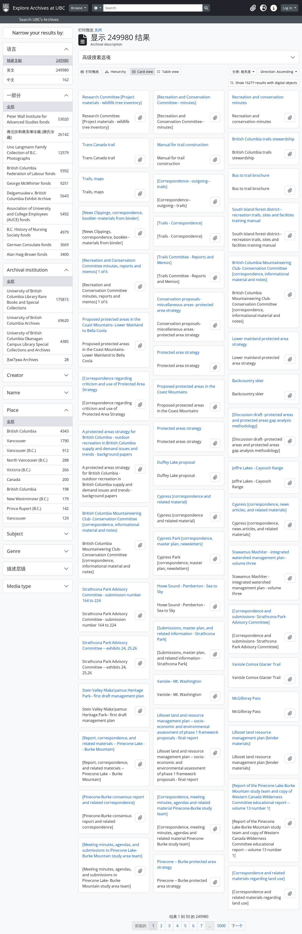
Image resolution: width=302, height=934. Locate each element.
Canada (38, 480)
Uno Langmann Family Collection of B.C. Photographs (38, 152)
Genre (13, 551)
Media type (19, 586)
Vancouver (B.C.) (38, 451)
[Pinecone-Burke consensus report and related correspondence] (113, 799)
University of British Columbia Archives (38, 320)
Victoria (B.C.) (38, 471)
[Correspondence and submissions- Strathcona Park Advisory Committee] (258, 616)
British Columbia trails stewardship (263, 139)
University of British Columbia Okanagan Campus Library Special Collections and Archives (38, 341)
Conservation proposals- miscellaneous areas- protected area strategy (185, 304)
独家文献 (38, 61)
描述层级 (16, 568)
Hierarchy (118, 71)
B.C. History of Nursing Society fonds (38, 232)
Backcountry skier (248, 380)
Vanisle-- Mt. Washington (179, 681)
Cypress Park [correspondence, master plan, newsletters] (185, 541)
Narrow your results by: (37, 32)
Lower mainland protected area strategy (260, 341)
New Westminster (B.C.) (38, 500)
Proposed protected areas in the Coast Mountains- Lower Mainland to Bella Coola (112, 325)
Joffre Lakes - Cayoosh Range (257, 468)
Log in (288, 8)
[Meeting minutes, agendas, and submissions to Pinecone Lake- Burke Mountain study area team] (112, 850)
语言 (11, 49)
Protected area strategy (178, 352)
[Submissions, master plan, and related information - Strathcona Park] (186, 633)
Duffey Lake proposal (176, 462)
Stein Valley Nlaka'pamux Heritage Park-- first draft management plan (113, 693)
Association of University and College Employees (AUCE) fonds (38, 214)
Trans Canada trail (98, 144)
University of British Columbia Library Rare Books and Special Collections (38, 299)
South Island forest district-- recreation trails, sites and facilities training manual (263, 215)
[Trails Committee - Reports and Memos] (185, 259)
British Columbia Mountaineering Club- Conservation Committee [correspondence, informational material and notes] (261, 271)
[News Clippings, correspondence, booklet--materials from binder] (112, 215)
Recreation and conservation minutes (258, 99)
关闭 (98, 30)
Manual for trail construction (182, 144)
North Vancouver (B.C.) (38, 461)
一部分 (14, 95)
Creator (15, 375)
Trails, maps (93, 178)
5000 (221, 925)
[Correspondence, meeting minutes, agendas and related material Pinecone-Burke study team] (184, 805)
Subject (15, 533)
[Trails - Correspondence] (179, 223)
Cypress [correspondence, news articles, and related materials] (260, 507)
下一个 (237, 925)
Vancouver (38, 442)
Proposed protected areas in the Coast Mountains (186, 389)
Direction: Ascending (277, 71)
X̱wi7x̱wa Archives (38, 360)
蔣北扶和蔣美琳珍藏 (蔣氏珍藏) (38, 134)
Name (13, 392)
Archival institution (27, 270)
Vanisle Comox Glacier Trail (256, 664)
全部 (10, 106)
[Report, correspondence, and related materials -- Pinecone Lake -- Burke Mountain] (113, 743)
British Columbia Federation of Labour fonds (38, 170)
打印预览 (92, 71)
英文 (38, 71)
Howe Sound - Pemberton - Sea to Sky (187, 588)
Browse (77, 8)
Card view (144, 71)
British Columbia (38, 432)
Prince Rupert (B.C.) (38, 509)
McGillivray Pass (246, 698)
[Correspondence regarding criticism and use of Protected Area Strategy (113, 384)
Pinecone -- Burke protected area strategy (186, 864)
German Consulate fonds (38, 246)
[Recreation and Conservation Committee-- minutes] (183, 99)
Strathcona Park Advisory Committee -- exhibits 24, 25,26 (109, 645)
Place (12, 410)
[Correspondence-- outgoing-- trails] (183, 183)
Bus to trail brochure (250, 175)
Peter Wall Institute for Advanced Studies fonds (38, 119)
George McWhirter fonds (38, 184)
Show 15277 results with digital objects (266, 82)
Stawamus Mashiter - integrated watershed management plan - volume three (260, 557)
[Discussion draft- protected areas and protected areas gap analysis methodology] (262, 420)
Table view (170, 71)
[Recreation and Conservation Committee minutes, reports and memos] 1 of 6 (111, 266)
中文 (38, 80)
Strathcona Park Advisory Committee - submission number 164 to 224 (111, 595)
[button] (253, 8)
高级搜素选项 (96, 57)
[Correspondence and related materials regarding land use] (258, 875)
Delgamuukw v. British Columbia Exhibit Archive (38, 195)
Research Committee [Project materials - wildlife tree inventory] (112, 99)
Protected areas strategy (179, 428)
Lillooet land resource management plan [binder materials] (255, 738)
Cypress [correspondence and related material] (184, 499)
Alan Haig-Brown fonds (38, 255)
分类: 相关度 (242, 71)
